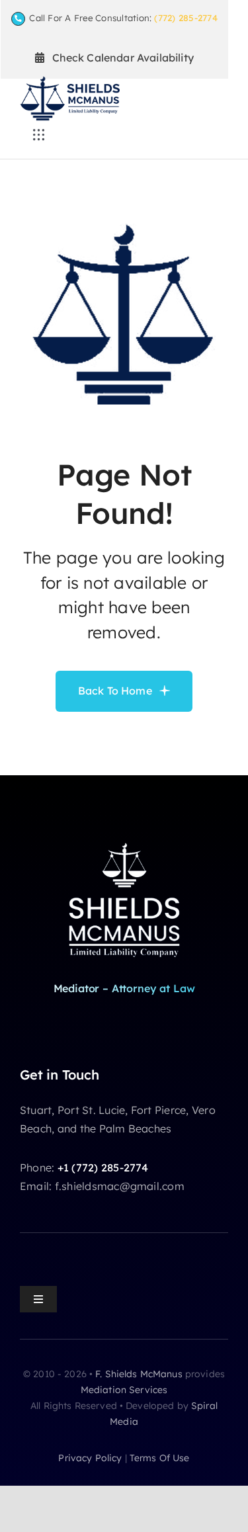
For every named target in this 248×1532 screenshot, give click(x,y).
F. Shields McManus (139, 1374)
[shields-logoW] (124, 841)
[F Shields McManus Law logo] (70, 81)
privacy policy (90, 1458)
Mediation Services (124, 1390)
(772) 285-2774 (185, 18)
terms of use (160, 1458)
